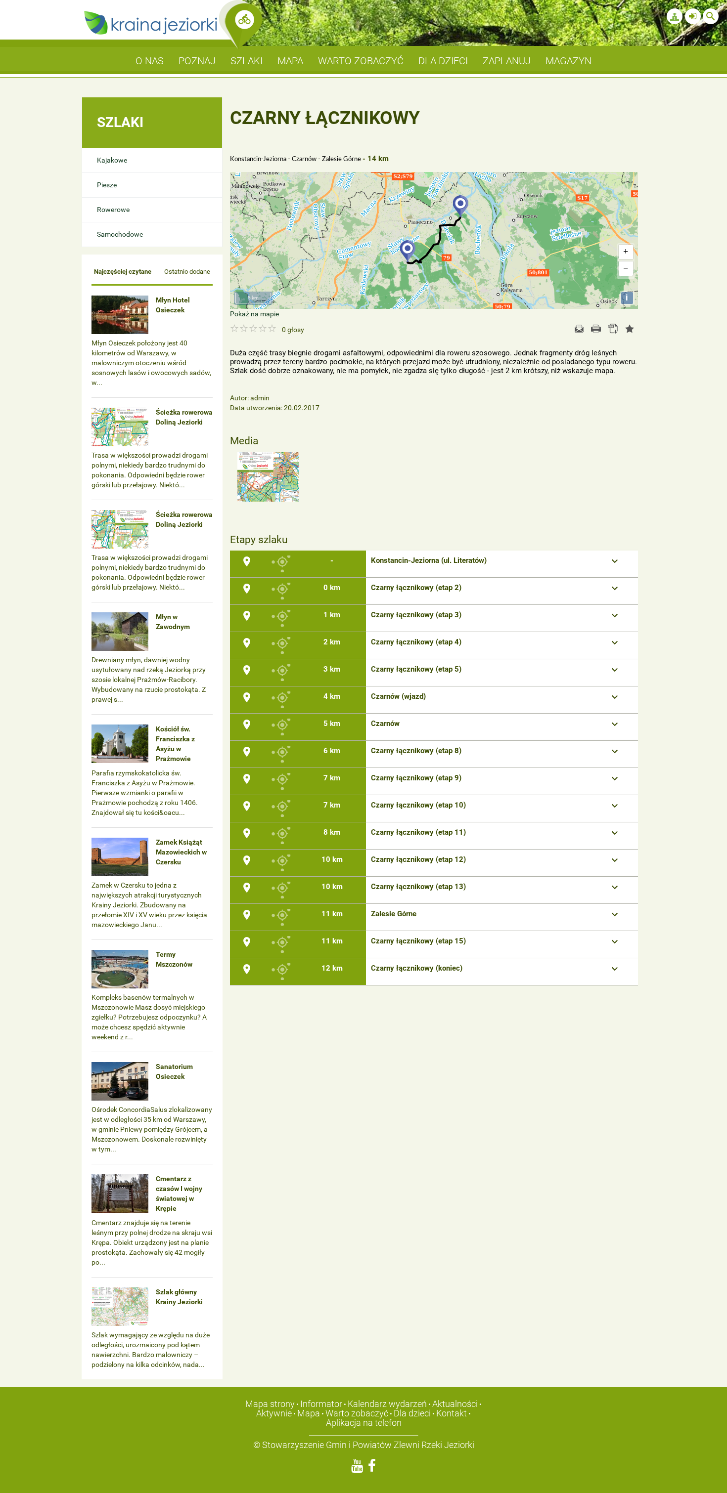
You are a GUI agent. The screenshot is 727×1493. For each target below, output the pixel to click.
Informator (321, 1404)
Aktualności (455, 1404)
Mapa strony (270, 1404)
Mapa (308, 1413)
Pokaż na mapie (254, 314)
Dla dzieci (412, 1413)
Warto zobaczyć (356, 1413)
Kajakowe (112, 160)
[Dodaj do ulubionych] (630, 329)
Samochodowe (120, 234)
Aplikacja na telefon (364, 1422)
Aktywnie (274, 1413)
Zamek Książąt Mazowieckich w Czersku (181, 852)
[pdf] (612, 329)
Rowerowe (113, 209)
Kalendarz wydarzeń (387, 1404)
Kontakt (451, 1413)
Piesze (107, 185)
